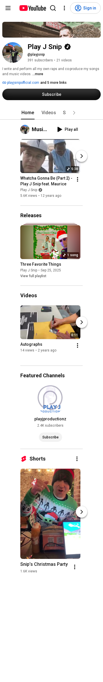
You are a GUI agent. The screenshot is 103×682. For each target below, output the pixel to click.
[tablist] (51, 113)
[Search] (52, 8)
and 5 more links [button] (53, 83)
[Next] (81, 156)
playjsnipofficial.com (22, 83)
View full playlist (33, 276)
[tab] (28, 113)
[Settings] (64, 8)
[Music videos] (26, 129)
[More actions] (77, 179)
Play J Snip (28, 190)
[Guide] (8, 8)
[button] (74, 113)
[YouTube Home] (32, 8)
